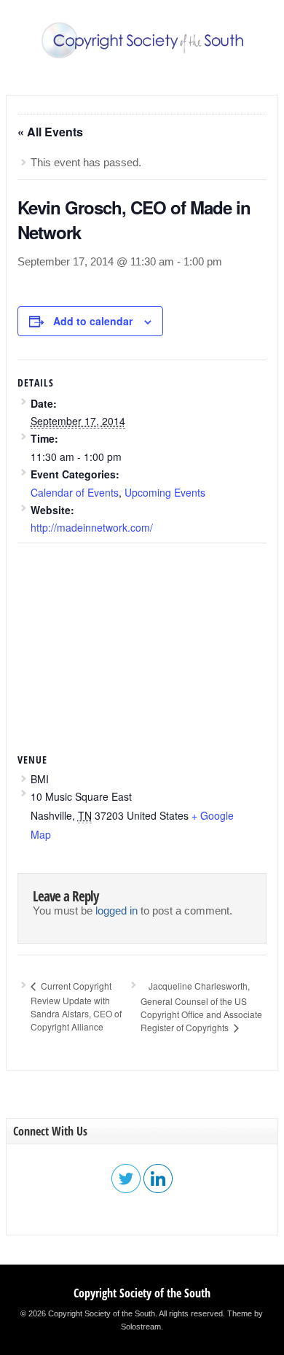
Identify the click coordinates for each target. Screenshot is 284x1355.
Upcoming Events (165, 492)
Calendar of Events (75, 492)
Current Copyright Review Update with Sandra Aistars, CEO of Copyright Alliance (76, 1006)
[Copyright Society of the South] (142, 55)
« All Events (50, 131)
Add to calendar (93, 321)
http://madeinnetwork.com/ (92, 527)
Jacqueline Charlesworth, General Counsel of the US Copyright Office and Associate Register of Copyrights (201, 1006)
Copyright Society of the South (142, 1293)
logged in (116, 911)
